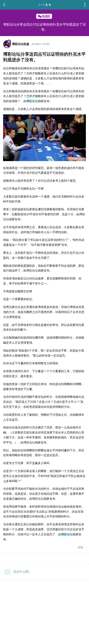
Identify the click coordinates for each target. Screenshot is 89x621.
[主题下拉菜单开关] (85, 5)
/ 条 (43, 5)
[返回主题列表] (4, 5)
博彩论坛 (32, 101)
